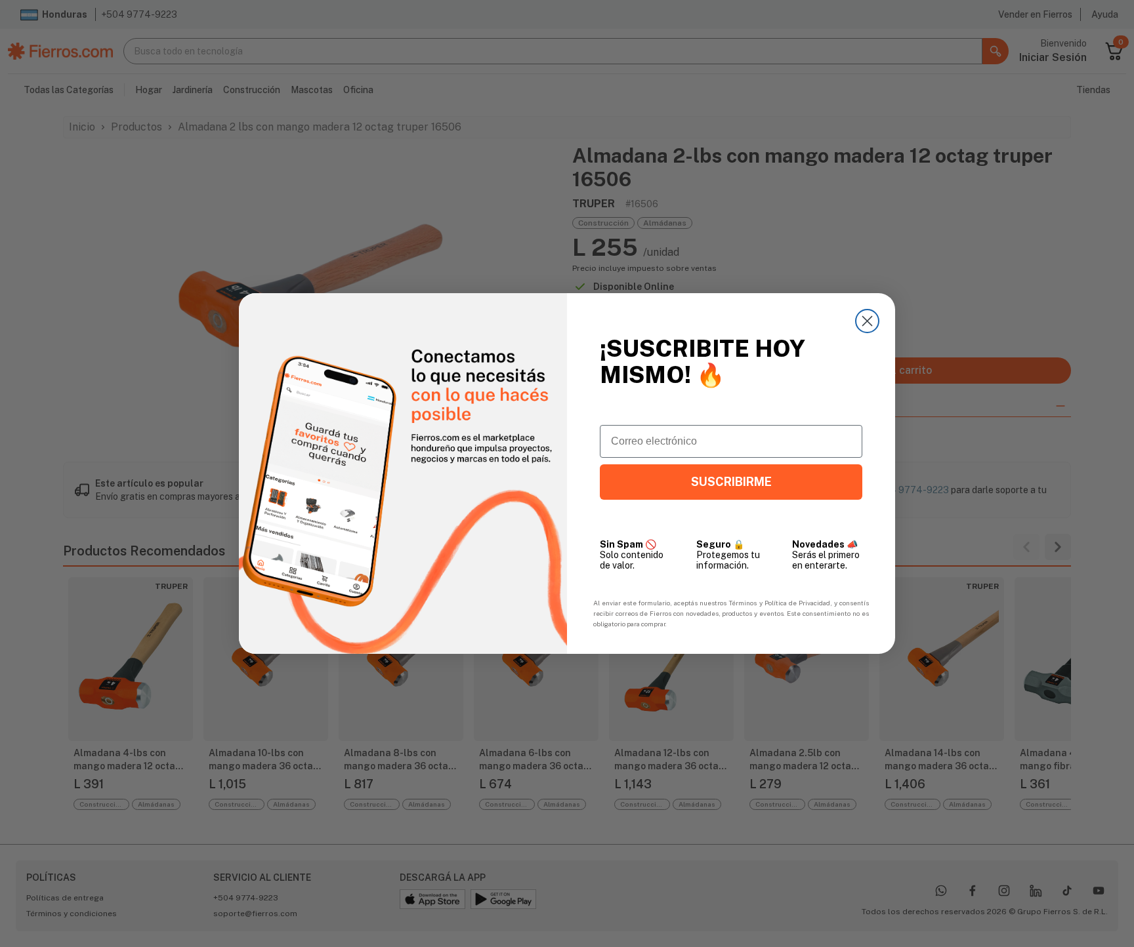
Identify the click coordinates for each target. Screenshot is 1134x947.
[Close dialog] (867, 321)
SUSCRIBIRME (731, 482)
